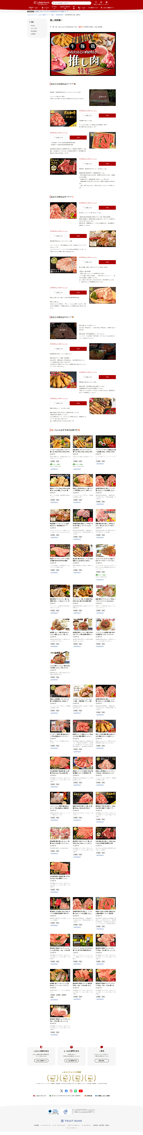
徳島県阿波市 (54, 469)
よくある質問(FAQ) (71, 1060)
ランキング (54, 7)
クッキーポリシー (86, 1125)
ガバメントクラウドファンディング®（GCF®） (66, 1095)
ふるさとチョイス (40, 1095)
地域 (45, 8)
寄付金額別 (34, 31)
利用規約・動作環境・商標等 (101, 1125)
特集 (74, 7)
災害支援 (33, 34)
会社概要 (36, 1125)
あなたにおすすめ (65, 7)
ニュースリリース (45, 1125)
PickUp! (33, 25)
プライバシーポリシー (74, 1125)
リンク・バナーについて (59, 1125)
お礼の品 (33, 8)
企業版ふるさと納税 (103, 1095)
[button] (68, 437)
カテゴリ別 (34, 28)
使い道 (81, 8)
